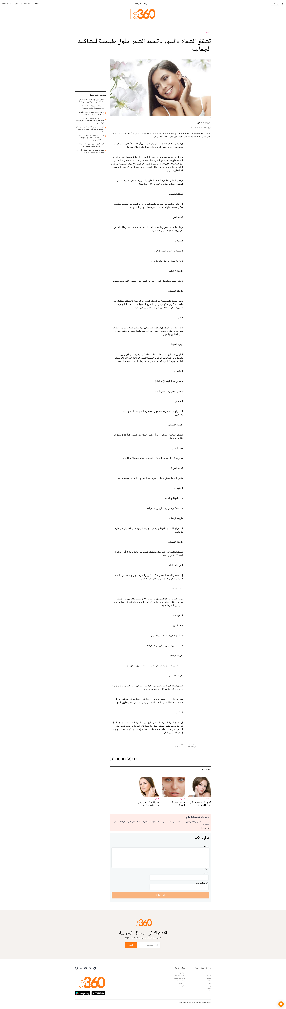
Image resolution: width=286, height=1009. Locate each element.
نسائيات (208, 33)
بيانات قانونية (181, 980)
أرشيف (183, 986)
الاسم (205, 873)
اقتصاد (209, 975)
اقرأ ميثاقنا (205, 828)
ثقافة (209, 980)
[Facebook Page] (94, 968)
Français (27, 4)
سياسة (209, 973)
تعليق (206, 846)
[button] (281, 1004)
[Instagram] (76, 968)
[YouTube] (85, 968)
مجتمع (209, 978)
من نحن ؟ (182, 973)
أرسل (131, 945)
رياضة (209, 986)
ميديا (209, 983)
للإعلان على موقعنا (179, 978)
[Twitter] (90, 968)
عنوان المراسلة (201, 883)
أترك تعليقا (160, 895)
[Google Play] (82, 993)
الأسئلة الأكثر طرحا (180, 975)
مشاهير (209, 988)
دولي (209, 991)
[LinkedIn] (81, 968)
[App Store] (98, 993)
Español (5, 4)
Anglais (16, 4)
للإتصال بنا (182, 983)
